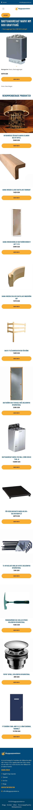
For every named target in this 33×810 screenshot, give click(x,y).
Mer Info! (16, 79)
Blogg (4, 784)
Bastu (10, 69)
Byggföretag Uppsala (9, 774)
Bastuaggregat (17, 69)
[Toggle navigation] (3, 8)
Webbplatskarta (16, 807)
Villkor (15, 805)
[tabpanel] (16, 49)
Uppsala (5, 2)
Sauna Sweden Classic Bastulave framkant (16, 190)
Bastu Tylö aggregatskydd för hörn (16, 351)
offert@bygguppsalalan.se (25, 2)
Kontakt (9, 805)
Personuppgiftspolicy (24, 805)
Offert (6, 15)
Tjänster (5, 777)
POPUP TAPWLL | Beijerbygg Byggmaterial (16, 674)
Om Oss (5, 780)
